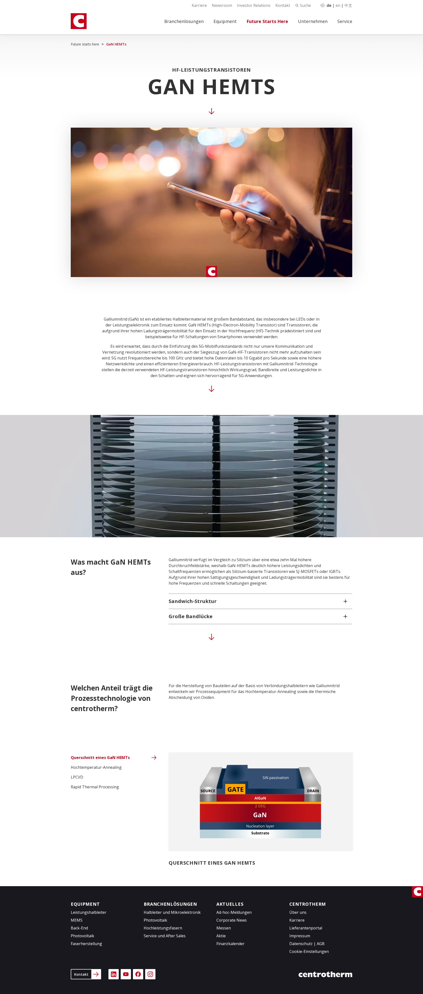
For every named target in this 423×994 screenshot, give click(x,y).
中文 (348, 5)
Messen (223, 928)
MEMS (76, 920)
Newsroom (222, 5)
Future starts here (85, 44)
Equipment (225, 21)
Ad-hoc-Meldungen (234, 912)
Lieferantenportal (305, 928)
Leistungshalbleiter (88, 912)
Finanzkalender (230, 943)
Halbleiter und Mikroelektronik (172, 912)
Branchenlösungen (184, 21)
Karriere (199, 5)
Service (344, 21)
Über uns (297, 912)
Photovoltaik (82, 935)
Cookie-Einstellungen (309, 951)
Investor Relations (253, 5)
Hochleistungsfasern (163, 928)
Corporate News (231, 920)
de (329, 5)
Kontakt (282, 5)
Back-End (79, 928)
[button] (260, 601)
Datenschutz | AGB (307, 943)
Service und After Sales (165, 935)
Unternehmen (313, 21)
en (338, 5)
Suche (305, 5)
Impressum (299, 935)
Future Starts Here (267, 21)
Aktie (221, 935)
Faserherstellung (86, 943)
